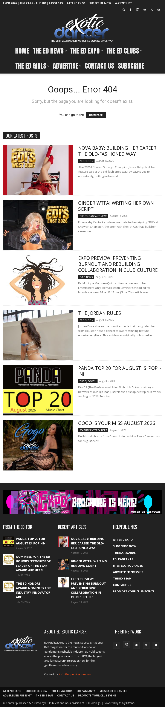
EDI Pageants (123, 559)
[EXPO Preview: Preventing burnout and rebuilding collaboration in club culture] (38, 280)
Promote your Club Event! (133, 591)
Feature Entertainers (93, 430)
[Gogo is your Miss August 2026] (38, 445)
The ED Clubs (122, 51)
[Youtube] (159, 9)
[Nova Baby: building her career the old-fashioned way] (38, 170)
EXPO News (86, 277)
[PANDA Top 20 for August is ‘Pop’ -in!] (38, 390)
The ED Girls (30, 66)
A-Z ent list (123, 3)
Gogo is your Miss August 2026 (116, 423)
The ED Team (122, 578)
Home (22, 51)
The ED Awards (124, 553)
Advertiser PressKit (128, 572)
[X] (151, 9)
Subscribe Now (100, 3)
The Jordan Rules (99, 313)
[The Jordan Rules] (38, 335)
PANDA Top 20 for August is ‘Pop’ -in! (119, 371)
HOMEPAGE (96, 115)
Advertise (65, 66)
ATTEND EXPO (76, 3)
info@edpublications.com (75, 674)
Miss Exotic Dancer (128, 565)
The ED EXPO (85, 51)
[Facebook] (130, 9)
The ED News (48, 51)
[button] (124, 9)
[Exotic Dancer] (82, 28)
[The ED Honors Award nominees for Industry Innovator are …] (8, 586)
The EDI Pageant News (93, 216)
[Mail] (144, 9)
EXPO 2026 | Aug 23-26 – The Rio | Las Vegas (33, 3)
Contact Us (99, 66)
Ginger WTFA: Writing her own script (116, 206)
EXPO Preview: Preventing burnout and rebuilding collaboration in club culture (118, 264)
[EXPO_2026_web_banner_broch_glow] (82, 502)
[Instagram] (137, 9)
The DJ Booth (87, 381)
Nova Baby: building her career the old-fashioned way (117, 150)
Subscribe (131, 66)
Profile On (86, 161)
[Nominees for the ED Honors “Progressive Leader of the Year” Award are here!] (8, 559)
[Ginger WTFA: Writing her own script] (38, 225)
